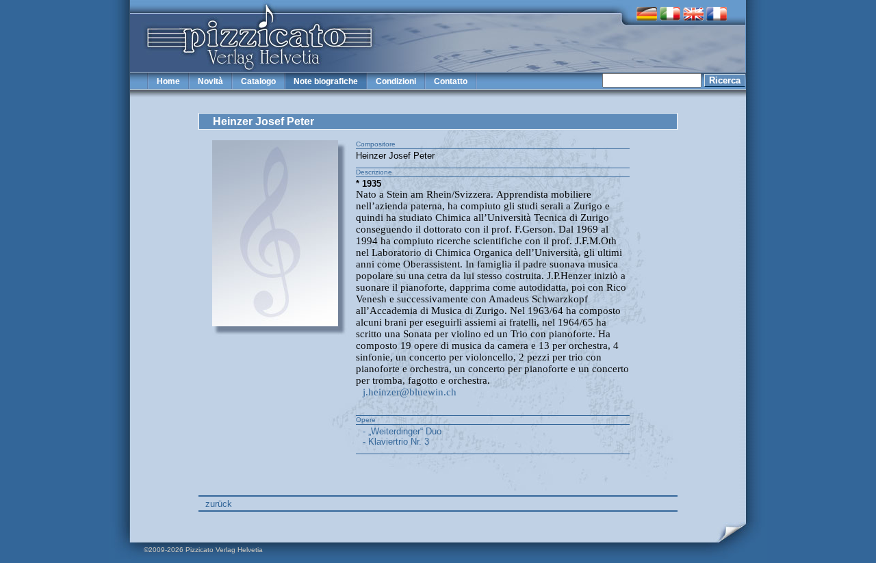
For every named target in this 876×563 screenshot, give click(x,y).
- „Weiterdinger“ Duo (402, 431)
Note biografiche (326, 81)
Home (168, 81)
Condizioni (396, 81)
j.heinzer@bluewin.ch (409, 392)
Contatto (450, 81)
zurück (218, 504)
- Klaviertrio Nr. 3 (396, 441)
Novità (210, 81)
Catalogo (258, 81)
